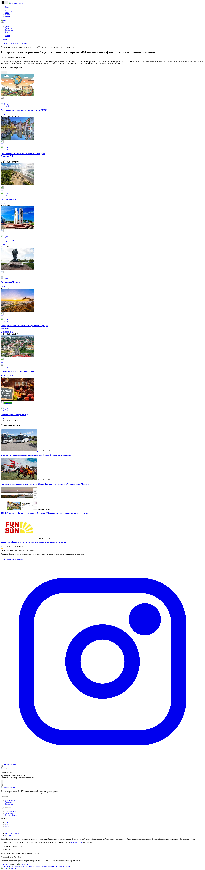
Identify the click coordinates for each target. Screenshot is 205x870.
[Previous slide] (2, 72)
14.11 (3, 419)
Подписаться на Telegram (13, 559)
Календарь (9, 11)
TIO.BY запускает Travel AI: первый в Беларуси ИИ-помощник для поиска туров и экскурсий (44, 513)
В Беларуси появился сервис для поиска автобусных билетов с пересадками (36, 455)
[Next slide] (5, 72)
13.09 (11, 332)
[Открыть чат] (2, 782)
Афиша (7, 16)
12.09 (3, 114)
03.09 (7, 332)
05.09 (3, 375)
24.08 (3, 203)
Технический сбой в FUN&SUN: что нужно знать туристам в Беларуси (33, 542)
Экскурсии (9, 9)
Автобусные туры (11, 811)
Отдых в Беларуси (11, 815)
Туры (7, 7)
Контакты (8, 826)
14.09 (3, 160)
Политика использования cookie (60, 866)
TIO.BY (5, 864)
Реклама (8, 835)
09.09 (7, 375)
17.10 (3, 245)
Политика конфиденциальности (12, 866)
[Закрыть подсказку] (2, 766)
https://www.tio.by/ (76, 842)
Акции (7, 15)
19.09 (11, 375)
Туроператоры (10, 802)
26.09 (3, 286)
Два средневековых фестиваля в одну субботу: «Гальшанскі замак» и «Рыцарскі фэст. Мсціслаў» (46, 484)
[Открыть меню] (4, 2)
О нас (7, 822)
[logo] (16, 3)
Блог (7, 13)
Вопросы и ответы (12, 833)
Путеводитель (10, 800)
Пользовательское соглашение (36, 866)
